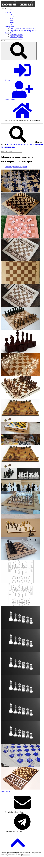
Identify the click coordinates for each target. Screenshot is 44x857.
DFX (15, 144)
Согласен (25, 855)
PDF (20, 144)
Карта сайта (5, 791)
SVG (32, 144)
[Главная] (22, 118)
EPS (24, 144)
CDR (10, 144)
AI (28, 144)
